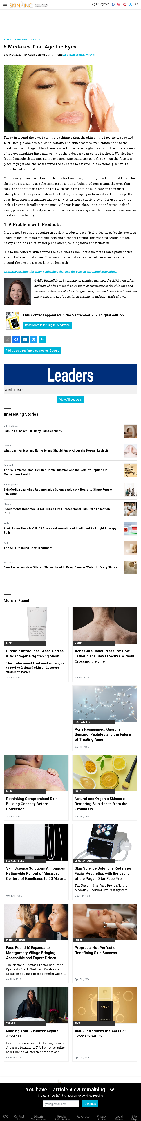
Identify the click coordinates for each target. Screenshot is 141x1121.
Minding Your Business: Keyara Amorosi (32, 1033)
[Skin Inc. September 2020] (13, 320)
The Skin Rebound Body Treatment (28, 548)
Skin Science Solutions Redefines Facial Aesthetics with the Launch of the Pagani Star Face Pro (103, 873)
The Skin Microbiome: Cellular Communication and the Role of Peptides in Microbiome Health (55, 472)
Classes (8, 504)
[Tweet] (33, 339)
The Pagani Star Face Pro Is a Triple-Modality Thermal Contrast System (102, 888)
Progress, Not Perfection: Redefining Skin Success (97, 950)
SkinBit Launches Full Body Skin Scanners (33, 431)
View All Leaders (70, 399)
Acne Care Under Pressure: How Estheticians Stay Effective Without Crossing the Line (105, 656)
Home (7, 39)
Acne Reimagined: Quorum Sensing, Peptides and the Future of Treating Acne (103, 734)
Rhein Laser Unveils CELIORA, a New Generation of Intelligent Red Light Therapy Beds (60, 530)
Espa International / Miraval (78, 54)
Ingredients (82, 721)
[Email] (7, 339)
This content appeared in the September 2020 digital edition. (74, 315)
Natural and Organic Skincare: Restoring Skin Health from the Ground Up (101, 803)
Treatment (22, 39)
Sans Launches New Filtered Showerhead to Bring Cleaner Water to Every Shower (61, 567)
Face (9, 643)
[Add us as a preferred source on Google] (42, 339)
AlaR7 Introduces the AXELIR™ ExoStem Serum (100, 1033)
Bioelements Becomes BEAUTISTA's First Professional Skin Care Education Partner (57, 511)
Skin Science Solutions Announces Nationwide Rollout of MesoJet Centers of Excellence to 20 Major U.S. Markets (35, 873)
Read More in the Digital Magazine (47, 325)
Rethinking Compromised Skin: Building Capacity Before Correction (32, 803)
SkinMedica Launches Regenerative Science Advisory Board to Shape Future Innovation (58, 491)
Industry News (11, 426)
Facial (37, 39)
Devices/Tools (15, 860)
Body (6, 523)
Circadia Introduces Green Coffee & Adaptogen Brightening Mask (35, 653)
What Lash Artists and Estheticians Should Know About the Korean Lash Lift (56, 450)
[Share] (16, 339)
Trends (7, 445)
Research (9, 465)
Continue (90, 1104)
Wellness (8, 562)
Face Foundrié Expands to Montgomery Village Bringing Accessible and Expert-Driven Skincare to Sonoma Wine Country (35, 952)
